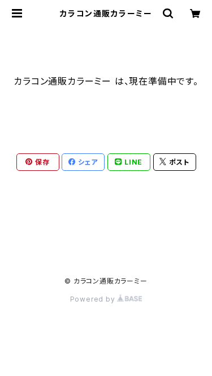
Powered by (94, 299)
